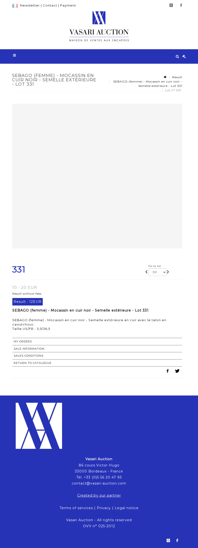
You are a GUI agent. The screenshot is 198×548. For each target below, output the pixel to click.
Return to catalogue (32, 363)
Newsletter (30, 5)
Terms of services (76, 508)
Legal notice (127, 508)
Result (177, 77)
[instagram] (171, 5)
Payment (68, 5)
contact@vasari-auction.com (99, 483)
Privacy (104, 508)
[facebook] (181, 5)
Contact (50, 5)
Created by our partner (99, 495)
